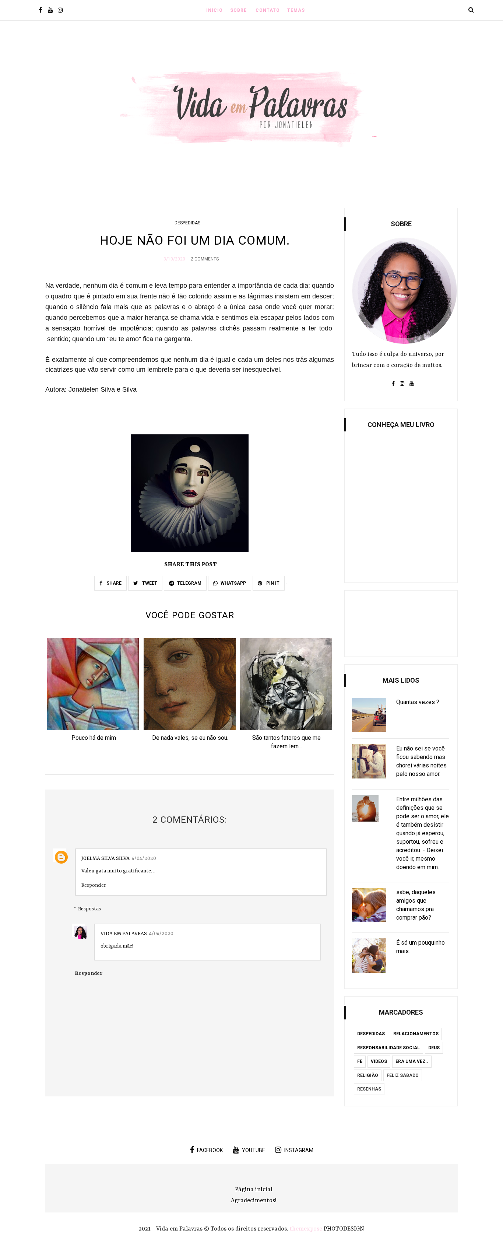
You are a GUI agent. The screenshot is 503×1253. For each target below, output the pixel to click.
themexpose (305, 1229)
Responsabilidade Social (388, 1047)
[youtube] (50, 11)
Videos (379, 1061)
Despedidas (187, 222)
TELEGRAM (189, 583)
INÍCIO (214, 10)
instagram (298, 1150)
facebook (210, 1150)
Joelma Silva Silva (105, 858)
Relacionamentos (416, 1033)
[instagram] (60, 11)
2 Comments (205, 259)
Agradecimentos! (254, 1200)
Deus (434, 1047)
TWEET (149, 583)
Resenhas (369, 1089)
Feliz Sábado (403, 1075)
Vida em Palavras (124, 934)
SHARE (113, 583)
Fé (359, 1061)
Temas (296, 10)
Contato (268, 10)
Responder (93, 885)
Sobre (238, 10)
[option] (93, 692)
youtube (253, 1150)
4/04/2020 (144, 858)
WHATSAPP (233, 583)
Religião (367, 1075)
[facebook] (40, 11)
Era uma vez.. (411, 1061)
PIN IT (272, 583)
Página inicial (253, 1189)
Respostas (89, 908)
